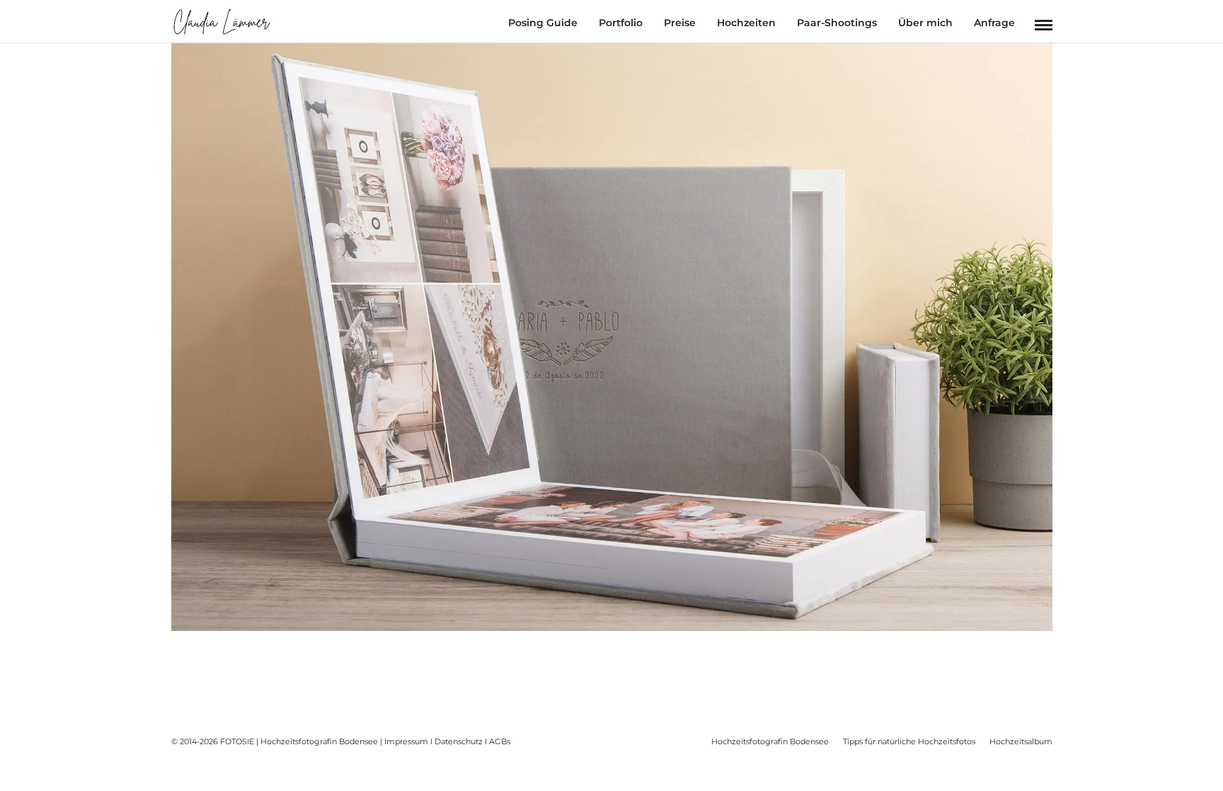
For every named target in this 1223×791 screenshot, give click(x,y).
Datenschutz (459, 741)
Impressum (406, 741)
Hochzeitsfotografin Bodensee (770, 741)
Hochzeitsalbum (1020, 741)
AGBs (499, 741)
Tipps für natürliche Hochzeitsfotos (909, 741)
